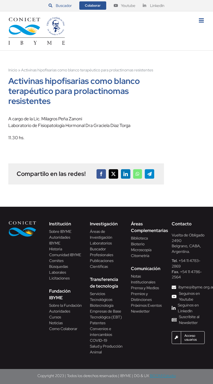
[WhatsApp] (137, 174)
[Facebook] (101, 174)
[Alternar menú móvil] (202, 20)
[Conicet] (22, 223)
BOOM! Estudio (163, 375)
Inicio (12, 70)
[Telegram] (149, 174)
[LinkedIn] (126, 174)
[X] (113, 174)
